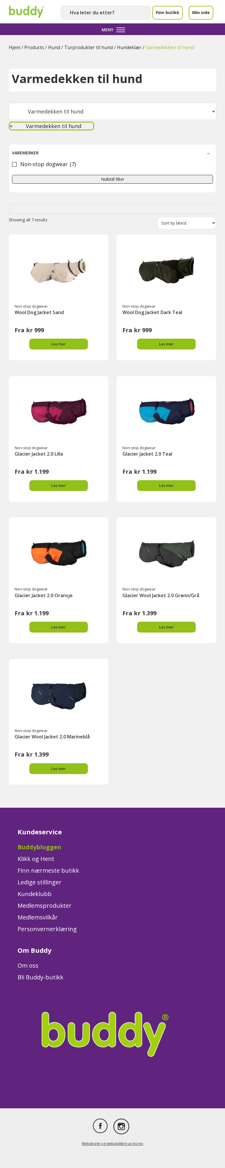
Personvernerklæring (47, 929)
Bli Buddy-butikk (40, 977)
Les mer (58, 344)
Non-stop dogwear (31, 306)
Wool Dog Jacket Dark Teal (152, 312)
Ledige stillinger (40, 882)
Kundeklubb (35, 894)
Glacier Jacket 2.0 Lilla (39, 454)
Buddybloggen (39, 847)
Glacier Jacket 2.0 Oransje (44, 595)
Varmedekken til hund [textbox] (45, 126)
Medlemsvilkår (38, 917)
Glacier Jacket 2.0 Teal (147, 454)
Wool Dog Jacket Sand (39, 312)
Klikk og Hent (36, 859)
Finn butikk (167, 12)
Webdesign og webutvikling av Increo (112, 1143)
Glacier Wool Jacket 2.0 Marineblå (52, 736)
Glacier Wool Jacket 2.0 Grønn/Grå (160, 595)
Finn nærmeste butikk (48, 870)
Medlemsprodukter (44, 905)
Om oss (28, 965)
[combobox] (51, 126)
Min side (201, 12)
